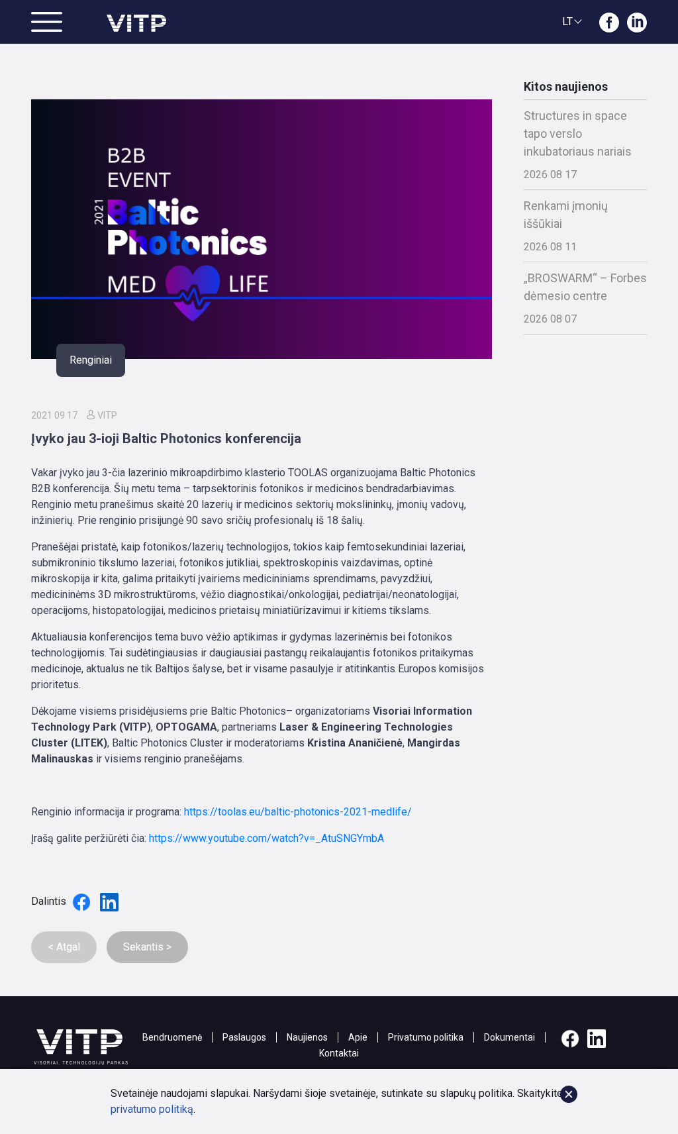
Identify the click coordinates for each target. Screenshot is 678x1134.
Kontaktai (339, 1053)
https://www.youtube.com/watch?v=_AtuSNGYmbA (266, 838)
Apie (357, 1037)
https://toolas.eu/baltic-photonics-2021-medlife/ (298, 811)
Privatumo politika (425, 1037)
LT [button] (567, 21)
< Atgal (64, 947)
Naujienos (307, 1037)
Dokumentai (509, 1037)
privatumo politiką (152, 1109)
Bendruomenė (172, 1037)
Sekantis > (147, 947)
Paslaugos (244, 1037)
